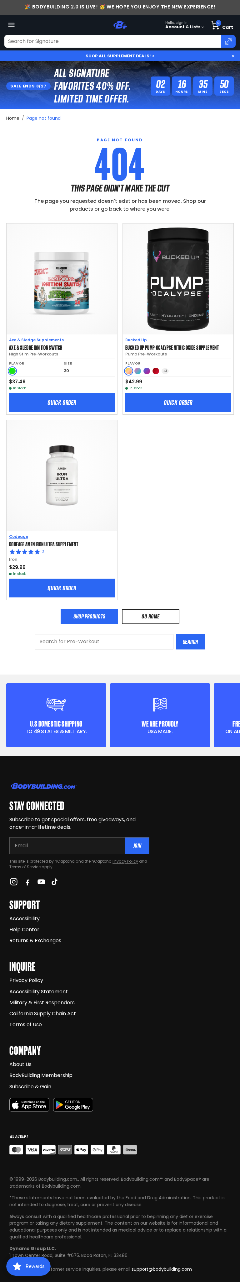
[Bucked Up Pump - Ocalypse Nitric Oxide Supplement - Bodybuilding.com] (178, 278)
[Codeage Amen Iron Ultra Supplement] (62, 475)
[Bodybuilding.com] (120, 25)
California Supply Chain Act (42, 1013)
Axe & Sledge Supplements (36, 340)
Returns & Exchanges (35, 940)
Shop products (89, 616)
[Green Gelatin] (12, 371)
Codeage (18, 536)
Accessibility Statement (38, 991)
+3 (165, 371)
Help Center (24, 929)
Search (190, 641)
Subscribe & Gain (30, 1086)
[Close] (233, 56)
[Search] (228, 41)
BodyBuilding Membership (40, 1075)
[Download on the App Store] (29, 1104)
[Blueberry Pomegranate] (146, 371)
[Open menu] (11, 25)
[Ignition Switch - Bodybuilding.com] (62, 278)
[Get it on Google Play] (73, 1104)
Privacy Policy (125, 861)
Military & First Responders (42, 1002)
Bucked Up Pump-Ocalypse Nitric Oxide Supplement (172, 347)
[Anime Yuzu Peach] (128, 371)
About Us (20, 1064)
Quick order (62, 402)
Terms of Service (25, 867)
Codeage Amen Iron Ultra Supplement (43, 544)
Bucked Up (136, 340)
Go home (150, 616)
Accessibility (24, 918)
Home (12, 118)
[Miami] (137, 371)
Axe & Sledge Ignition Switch (35, 347)
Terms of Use (25, 1024)
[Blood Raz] (155, 371)
